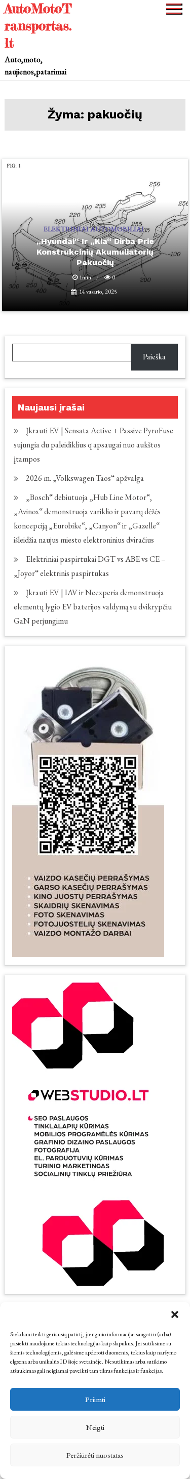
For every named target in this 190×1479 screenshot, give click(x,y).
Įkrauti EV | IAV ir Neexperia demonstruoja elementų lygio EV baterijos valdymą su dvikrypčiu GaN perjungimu (93, 606)
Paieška (154, 356)
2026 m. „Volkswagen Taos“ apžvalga (85, 478)
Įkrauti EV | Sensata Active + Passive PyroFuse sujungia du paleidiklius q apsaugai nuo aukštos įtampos (93, 444)
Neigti (95, 1427)
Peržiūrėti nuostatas (95, 1455)
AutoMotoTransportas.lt (38, 26)
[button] (175, 1314)
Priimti (95, 1399)
